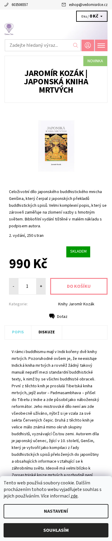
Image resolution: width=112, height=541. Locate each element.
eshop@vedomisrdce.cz (88, 4)
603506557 (20, 4)
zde (74, 496)
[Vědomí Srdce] (56, 29)
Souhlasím (56, 530)
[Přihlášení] (88, 45)
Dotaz (62, 317)
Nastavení (56, 511)
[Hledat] (76, 45)
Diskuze (47, 332)
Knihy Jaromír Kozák (76, 304)
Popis (18, 332)
